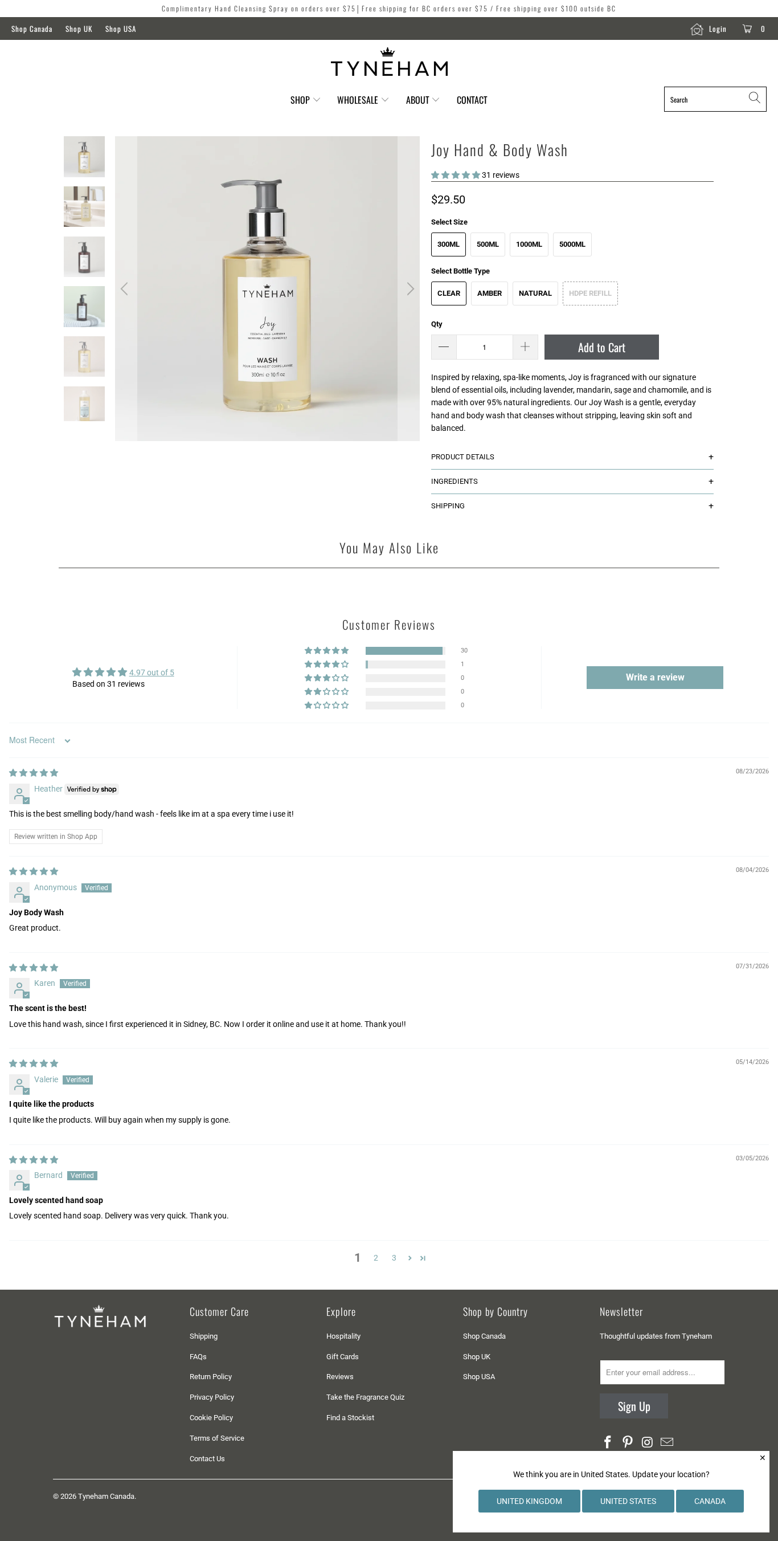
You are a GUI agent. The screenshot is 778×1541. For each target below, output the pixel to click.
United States (628, 1501)
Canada (710, 1501)
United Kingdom (529, 1501)
